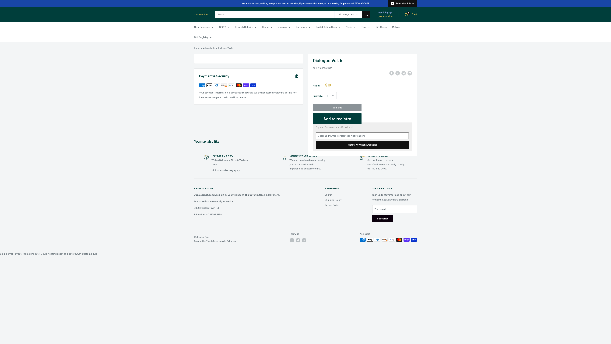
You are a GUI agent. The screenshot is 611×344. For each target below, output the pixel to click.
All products (209, 48)
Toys (363, 26)
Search (328, 194)
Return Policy (332, 204)
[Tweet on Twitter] (403, 73)
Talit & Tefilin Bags (326, 26)
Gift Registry (201, 37)
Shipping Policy (333, 199)
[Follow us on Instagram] (304, 240)
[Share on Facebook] (391, 73)
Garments (301, 26)
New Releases (202, 26)
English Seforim (244, 26)
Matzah (396, 26)
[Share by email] (409, 73)
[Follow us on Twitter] (298, 240)
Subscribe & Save (405, 3)
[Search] (366, 14)
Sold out (337, 107)
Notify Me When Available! (362, 144)
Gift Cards (381, 26)
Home (197, 48)
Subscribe (383, 218)
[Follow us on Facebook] (292, 240)
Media (349, 26)
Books (265, 26)
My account (383, 16)
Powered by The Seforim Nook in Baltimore (215, 241)
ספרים (222, 26)
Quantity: (318, 95)
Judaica (282, 26)
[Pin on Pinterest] (397, 73)
